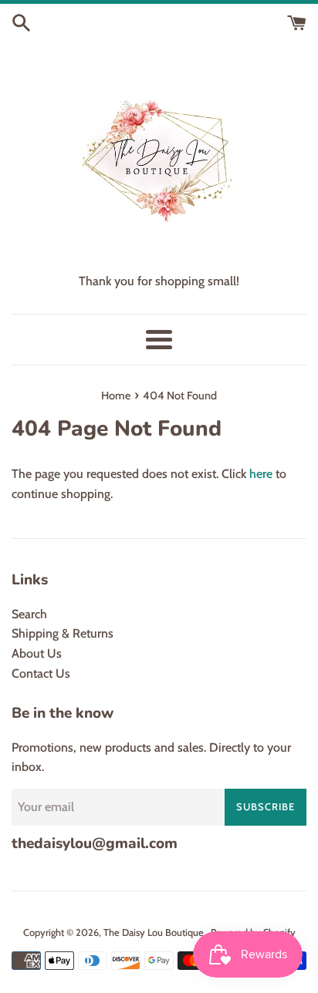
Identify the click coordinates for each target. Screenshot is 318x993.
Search (29, 614)
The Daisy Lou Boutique (154, 932)
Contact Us (41, 673)
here (260, 473)
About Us (37, 653)
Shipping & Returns (62, 633)
